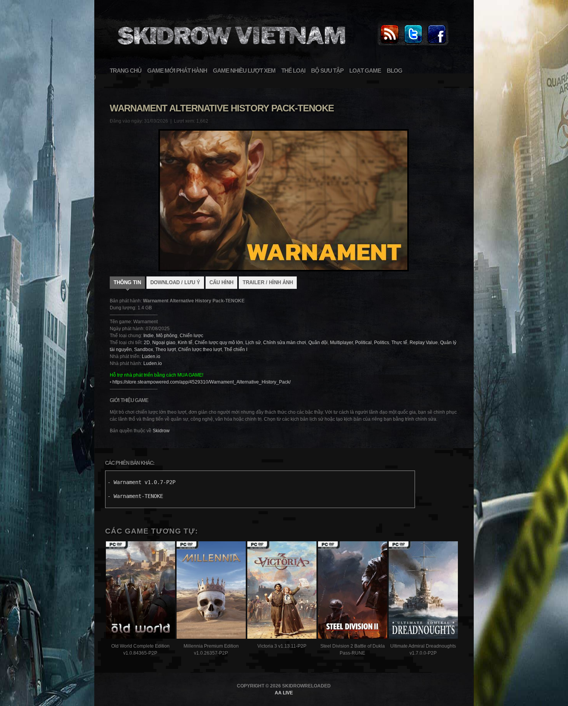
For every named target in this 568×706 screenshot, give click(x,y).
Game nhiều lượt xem (244, 70)
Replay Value (424, 342)
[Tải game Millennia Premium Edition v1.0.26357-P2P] (211, 591)
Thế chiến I (235, 349)
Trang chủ (125, 70)
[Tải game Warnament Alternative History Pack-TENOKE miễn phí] (230, 48)
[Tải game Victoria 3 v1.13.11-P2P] (281, 591)
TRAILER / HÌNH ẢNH (268, 282)
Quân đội (318, 342)
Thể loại (293, 70)
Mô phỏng (166, 335)
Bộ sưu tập (327, 70)
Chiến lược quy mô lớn (219, 342)
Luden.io (151, 356)
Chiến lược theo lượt (200, 349)
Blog (394, 70)
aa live (284, 693)
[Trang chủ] (389, 44)
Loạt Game (365, 70)
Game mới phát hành (177, 70)
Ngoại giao (163, 342)
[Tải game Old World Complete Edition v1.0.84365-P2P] (140, 591)
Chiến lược (191, 335)
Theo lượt (165, 349)
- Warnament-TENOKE (135, 496)
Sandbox (143, 349)
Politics (381, 342)
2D (147, 342)
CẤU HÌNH (221, 282)
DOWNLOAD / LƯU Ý (175, 282)
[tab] (127, 283)
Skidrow (161, 430)
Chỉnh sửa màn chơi (284, 342)
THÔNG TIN (127, 282)
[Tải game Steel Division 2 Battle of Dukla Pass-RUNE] (352, 591)
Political (363, 342)
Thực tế (399, 342)
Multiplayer (341, 342)
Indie (148, 335)
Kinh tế (185, 342)
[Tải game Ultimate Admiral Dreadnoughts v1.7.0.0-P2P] (423, 591)
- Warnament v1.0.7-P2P (141, 482)
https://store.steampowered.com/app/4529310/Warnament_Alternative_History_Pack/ (201, 382)
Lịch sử (253, 342)
